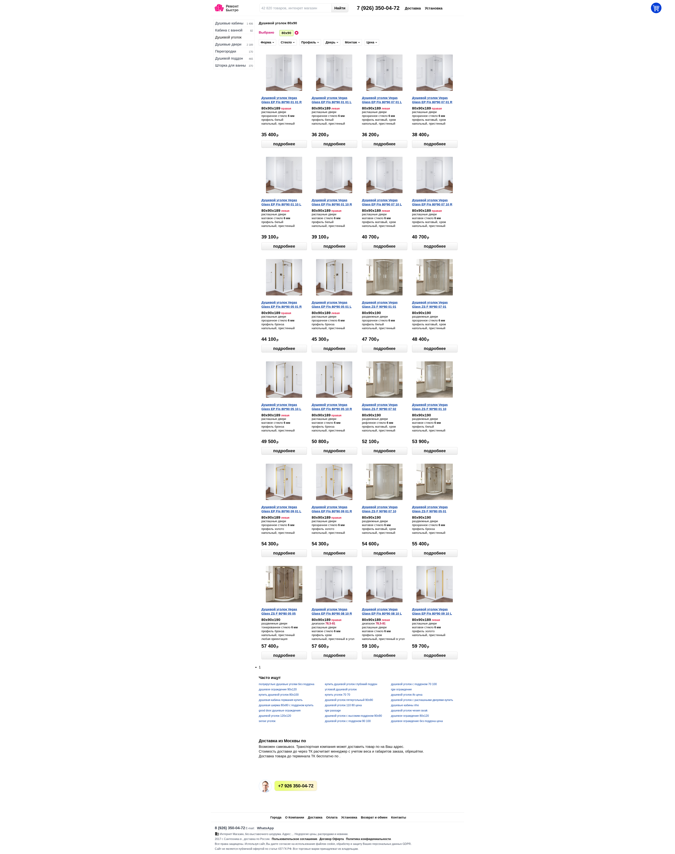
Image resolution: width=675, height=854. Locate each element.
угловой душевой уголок (341, 689)
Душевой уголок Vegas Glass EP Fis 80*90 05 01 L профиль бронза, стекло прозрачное (332, 305)
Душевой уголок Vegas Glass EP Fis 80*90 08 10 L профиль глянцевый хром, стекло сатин (383, 612)
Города (275, 817)
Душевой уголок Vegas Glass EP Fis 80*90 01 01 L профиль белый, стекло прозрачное (332, 100)
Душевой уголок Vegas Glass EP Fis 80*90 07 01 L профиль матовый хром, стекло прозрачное (382, 100)
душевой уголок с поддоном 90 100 (348, 721)
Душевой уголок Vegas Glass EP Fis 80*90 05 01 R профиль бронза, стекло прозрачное (281, 305)
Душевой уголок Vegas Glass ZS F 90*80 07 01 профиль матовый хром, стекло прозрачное (431, 305)
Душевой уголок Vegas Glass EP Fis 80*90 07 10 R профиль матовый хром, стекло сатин (432, 202)
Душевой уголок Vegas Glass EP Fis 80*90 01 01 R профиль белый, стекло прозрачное (281, 100)
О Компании (294, 817)
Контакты (398, 817)
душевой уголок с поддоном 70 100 (414, 684)
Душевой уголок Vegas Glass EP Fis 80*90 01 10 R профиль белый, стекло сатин (332, 202)
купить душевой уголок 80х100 (279, 694)
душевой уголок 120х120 (275, 715)
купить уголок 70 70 (337, 694)
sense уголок (267, 721)
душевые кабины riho (405, 705)
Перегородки (225, 51)
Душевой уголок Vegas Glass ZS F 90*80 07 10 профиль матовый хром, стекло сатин (381, 509)
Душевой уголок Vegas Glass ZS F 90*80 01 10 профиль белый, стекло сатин (431, 407)
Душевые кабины (229, 23)
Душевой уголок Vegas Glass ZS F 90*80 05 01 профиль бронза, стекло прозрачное (431, 509)
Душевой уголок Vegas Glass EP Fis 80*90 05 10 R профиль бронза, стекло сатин (332, 407)
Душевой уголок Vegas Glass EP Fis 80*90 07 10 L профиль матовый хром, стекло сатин (382, 202)
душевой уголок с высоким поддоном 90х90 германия (353, 716)
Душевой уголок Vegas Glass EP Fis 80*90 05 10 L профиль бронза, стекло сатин (281, 407)
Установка (349, 817)
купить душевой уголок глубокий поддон (351, 684)
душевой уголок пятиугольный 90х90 (349, 699)
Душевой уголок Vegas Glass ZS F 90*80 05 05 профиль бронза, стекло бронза (280, 612)
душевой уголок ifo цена (406, 694)
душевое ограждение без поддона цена (417, 721)
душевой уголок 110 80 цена (343, 705)
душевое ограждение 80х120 (410, 715)
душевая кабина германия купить (281, 699)
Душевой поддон (229, 58)
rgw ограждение (401, 689)
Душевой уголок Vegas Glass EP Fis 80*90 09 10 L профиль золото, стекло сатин (432, 612)
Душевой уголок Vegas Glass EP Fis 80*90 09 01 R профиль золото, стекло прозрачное (332, 509)
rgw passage (333, 710)
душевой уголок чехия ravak (409, 710)
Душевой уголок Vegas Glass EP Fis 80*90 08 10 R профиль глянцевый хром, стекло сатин (333, 612)
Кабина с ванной (228, 30)
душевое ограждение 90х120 (278, 689)
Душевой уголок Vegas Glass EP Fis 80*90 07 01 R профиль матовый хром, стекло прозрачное (432, 100)
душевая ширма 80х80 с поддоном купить (286, 705)
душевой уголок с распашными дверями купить (422, 699)
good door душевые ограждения (280, 710)
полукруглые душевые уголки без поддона (286, 684)
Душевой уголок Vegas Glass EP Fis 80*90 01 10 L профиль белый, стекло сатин (281, 202)
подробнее (284, 144)
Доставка (315, 817)
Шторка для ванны (230, 65)
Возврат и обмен (374, 817)
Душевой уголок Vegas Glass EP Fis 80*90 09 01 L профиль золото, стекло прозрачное (281, 509)
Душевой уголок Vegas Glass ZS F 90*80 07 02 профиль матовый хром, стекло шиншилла (381, 407)
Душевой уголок (228, 37)
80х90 (286, 33)
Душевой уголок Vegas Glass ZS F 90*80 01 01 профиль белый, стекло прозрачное (381, 305)
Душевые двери (228, 44)
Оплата (332, 817)
